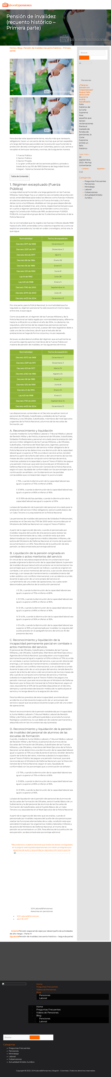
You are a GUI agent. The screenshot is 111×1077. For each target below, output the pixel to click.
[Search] (84, 58)
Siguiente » (101, 168)
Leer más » (84, 154)
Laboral (88, 189)
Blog (19, 48)
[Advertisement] (93, 217)
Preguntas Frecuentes (95, 181)
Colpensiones (91, 192)
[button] (68, 1003)
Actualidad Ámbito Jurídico (21, 1062)
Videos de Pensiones (46, 990)
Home (13, 48)
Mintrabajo (90, 187)
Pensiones (90, 184)
